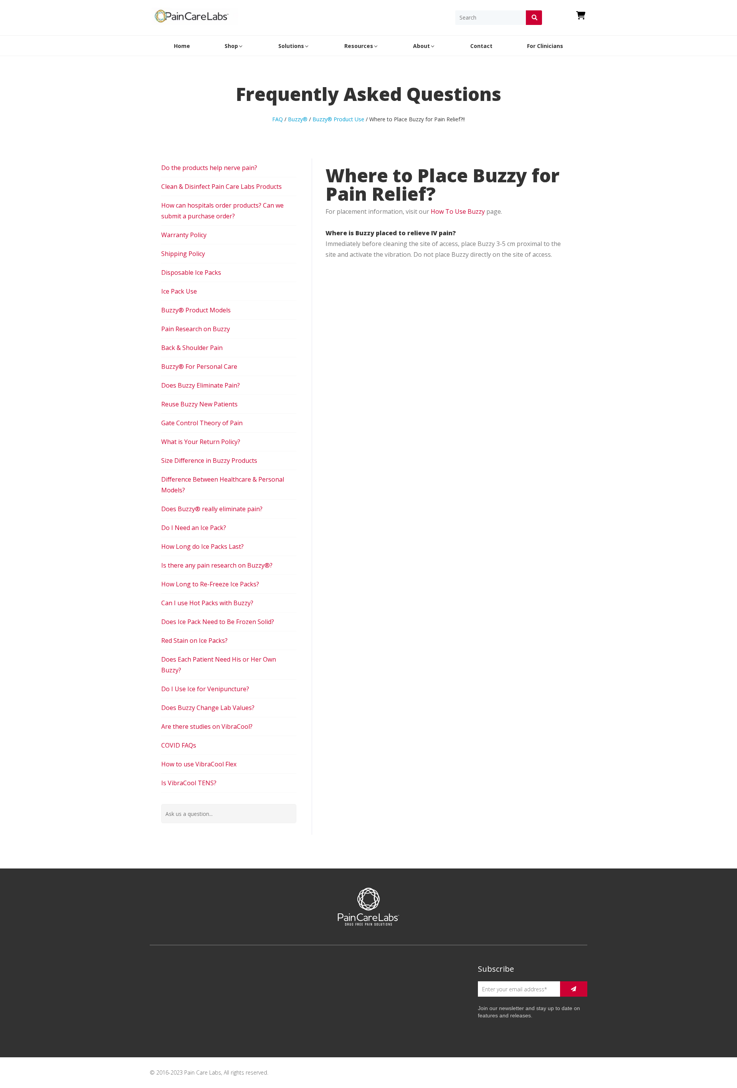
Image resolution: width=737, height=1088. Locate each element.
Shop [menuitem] (231, 46)
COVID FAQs (178, 745)
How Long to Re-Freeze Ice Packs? (210, 584)
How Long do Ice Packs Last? (202, 546)
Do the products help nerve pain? (209, 167)
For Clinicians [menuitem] (545, 46)
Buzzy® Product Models (196, 310)
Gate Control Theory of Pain (202, 423)
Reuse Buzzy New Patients (199, 404)
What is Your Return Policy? (200, 442)
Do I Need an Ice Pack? (193, 527)
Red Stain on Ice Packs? (194, 640)
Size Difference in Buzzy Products (209, 460)
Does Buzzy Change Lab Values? (207, 707)
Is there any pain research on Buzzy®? (217, 565)
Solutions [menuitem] (291, 46)
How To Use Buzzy (458, 211)
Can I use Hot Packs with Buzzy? (207, 603)
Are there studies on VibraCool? (207, 726)
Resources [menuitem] (358, 46)
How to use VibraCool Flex (198, 764)
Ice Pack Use (179, 291)
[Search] (534, 17)
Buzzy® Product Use (338, 119)
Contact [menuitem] (481, 46)
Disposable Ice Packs (191, 272)
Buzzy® (297, 119)
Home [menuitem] (182, 46)
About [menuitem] (421, 46)
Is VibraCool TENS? (188, 783)
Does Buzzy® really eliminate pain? (212, 509)
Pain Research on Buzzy (195, 329)
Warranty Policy (184, 235)
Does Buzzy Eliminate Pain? (200, 385)
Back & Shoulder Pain (192, 347)
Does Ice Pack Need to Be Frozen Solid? (217, 621)
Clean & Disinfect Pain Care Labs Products (221, 186)
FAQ (277, 119)
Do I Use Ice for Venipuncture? (205, 689)
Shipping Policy (183, 253)
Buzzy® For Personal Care (199, 366)
